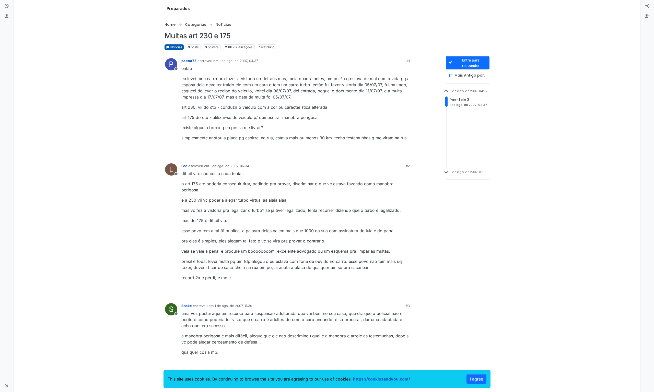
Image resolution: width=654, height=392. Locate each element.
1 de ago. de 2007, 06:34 (229, 166)
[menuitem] (647, 6)
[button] (6, 386)
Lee (184, 166)
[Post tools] (405, 151)
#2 (408, 166)
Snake (186, 306)
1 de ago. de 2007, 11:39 (233, 306)
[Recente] (6, 6)
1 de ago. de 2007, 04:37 (238, 61)
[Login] (647, 6)
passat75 (188, 61)
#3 (408, 306)
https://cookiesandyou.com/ (381, 379)
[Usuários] (6, 16)
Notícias (176, 47)
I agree (476, 379)
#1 (408, 61)
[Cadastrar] (647, 16)
